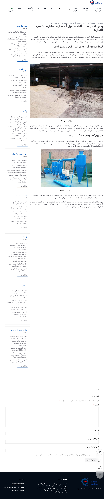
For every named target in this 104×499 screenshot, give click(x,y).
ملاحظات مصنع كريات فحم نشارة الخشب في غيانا (18, 161)
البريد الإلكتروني (93, 438)
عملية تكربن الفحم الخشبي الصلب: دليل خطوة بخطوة (18, 91)
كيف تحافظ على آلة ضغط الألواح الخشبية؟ (18, 222)
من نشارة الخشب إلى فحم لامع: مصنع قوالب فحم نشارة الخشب (16, 171)
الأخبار (37, 8)
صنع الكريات (22, 25)
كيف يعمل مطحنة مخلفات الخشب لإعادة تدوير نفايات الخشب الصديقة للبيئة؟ (18, 355)
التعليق (96, 405)
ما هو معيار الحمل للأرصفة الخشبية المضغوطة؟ (18, 217)
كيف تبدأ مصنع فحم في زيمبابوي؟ (19, 86)
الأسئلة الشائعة (30, 9)
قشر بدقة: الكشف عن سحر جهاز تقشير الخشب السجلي (18, 308)
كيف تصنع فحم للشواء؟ (19, 261)
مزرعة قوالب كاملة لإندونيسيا (17, 175)
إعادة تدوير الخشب (19, 330)
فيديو (52, 8)
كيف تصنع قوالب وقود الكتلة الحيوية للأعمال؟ (18, 45)
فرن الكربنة (23, 69)
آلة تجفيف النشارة (85, 135)
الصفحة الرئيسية (98, 9)
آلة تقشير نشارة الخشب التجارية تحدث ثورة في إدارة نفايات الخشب (18, 314)
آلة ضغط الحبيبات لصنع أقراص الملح (17, 33)
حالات (44, 8)
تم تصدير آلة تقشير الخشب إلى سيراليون (17, 140)
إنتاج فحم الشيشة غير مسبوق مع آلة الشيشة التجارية (17, 50)
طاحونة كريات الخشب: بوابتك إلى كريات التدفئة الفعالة (17, 265)
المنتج (62, 8)
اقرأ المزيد (24, 60)
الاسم (96, 430)
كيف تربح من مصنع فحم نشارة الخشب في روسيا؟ (17, 96)
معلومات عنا (85, 9)
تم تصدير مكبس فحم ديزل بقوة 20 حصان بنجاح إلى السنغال (17, 118)
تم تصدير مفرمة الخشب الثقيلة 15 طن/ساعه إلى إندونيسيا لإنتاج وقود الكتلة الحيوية (17, 129)
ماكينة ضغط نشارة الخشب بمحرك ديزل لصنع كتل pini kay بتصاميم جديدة (17, 39)
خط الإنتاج (75, 9)
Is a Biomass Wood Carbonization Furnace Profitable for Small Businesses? (18, 246)
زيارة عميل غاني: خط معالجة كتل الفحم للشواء (17, 123)
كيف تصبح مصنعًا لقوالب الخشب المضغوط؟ (19, 213)
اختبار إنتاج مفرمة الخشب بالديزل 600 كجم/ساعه (18, 349)
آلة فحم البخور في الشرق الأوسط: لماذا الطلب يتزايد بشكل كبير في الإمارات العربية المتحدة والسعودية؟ (17, 255)
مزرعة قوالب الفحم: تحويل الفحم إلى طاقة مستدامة (18, 166)
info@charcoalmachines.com (13, 487)
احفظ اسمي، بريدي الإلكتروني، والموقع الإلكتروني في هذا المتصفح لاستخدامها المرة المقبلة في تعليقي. (66, 455)
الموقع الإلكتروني (93, 447)
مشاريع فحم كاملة (20, 154)
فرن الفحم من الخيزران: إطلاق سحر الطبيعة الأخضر (17, 76)
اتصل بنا (19, 9)
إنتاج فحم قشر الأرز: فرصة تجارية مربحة (18, 81)
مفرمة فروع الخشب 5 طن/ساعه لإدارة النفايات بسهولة (18, 361)
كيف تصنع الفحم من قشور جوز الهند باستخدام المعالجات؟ (17, 208)
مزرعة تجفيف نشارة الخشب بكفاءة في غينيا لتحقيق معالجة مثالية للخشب (17, 180)
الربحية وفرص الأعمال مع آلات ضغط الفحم (17, 270)
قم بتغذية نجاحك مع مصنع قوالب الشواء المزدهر (18, 55)
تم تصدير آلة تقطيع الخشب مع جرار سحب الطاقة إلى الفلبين (17, 135)
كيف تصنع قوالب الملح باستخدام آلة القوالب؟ (19, 203)
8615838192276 (17, 484)
